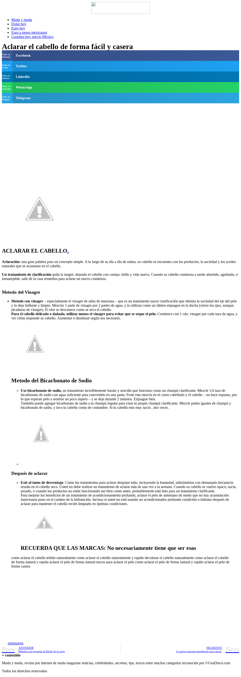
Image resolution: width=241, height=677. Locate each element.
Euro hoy (18, 28)
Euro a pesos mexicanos (29, 32)
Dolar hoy (18, 24)
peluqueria (15, 643)
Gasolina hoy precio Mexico (32, 37)
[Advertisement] (120, 138)
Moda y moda (21, 20)
